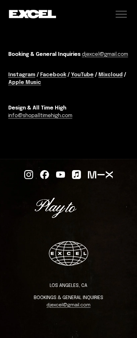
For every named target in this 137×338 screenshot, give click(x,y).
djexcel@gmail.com (105, 54)
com (67, 115)
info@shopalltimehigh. (35, 115)
